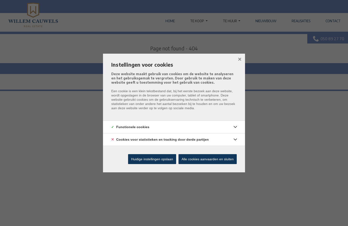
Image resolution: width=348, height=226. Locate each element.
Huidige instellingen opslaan (152, 159)
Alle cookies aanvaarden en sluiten (208, 159)
